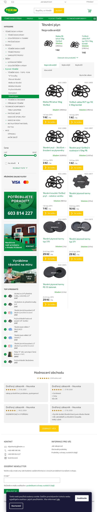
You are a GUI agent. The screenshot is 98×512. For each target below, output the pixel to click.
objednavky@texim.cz (16, 446)
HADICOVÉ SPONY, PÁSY (17, 117)
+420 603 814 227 (14, 454)
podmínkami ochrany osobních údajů (40, 485)
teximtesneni (13, 458)
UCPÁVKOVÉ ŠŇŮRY (15, 62)
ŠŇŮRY (7, 59)
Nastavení (16, 505)
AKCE (7, 130)
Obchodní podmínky (59, 449)
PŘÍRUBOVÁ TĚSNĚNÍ (15, 103)
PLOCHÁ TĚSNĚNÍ (11, 69)
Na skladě (13, 163)
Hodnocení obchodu (49, 372)
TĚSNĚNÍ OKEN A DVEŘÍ (16, 48)
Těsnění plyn (13, 96)
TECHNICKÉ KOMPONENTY (15, 106)
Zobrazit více (49, 428)
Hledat (59, 10)
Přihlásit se (11, 491)
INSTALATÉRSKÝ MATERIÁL (18, 123)
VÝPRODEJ (12, 134)
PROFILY (8, 45)
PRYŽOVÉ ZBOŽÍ (14, 113)
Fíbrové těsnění (14, 79)
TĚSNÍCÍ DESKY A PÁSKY (14, 31)
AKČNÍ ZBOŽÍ (12, 137)
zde (58, 499)
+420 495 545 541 (14, 450)
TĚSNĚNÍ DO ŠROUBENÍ (16, 100)
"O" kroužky (12, 76)
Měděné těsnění (14, 86)
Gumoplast (12, 93)
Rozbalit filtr (19, 168)
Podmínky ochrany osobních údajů (64, 452)
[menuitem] (12, 19)
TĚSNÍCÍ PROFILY (14, 52)
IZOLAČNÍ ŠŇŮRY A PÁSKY (17, 65)
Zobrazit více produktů (67, 58)
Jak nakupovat (46, 2)
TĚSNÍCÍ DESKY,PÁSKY (16, 35)
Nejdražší (78, 65)
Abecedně (48, 70)
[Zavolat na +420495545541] (7, 2)
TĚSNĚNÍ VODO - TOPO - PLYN (19, 72)
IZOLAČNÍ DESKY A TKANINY (18, 38)
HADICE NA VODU (14, 120)
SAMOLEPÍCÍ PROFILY (15, 55)
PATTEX (11, 127)
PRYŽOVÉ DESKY (14, 42)
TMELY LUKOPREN (14, 110)
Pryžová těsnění (14, 89)
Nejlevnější (66, 65)
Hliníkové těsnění (14, 83)
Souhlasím (82, 498)
